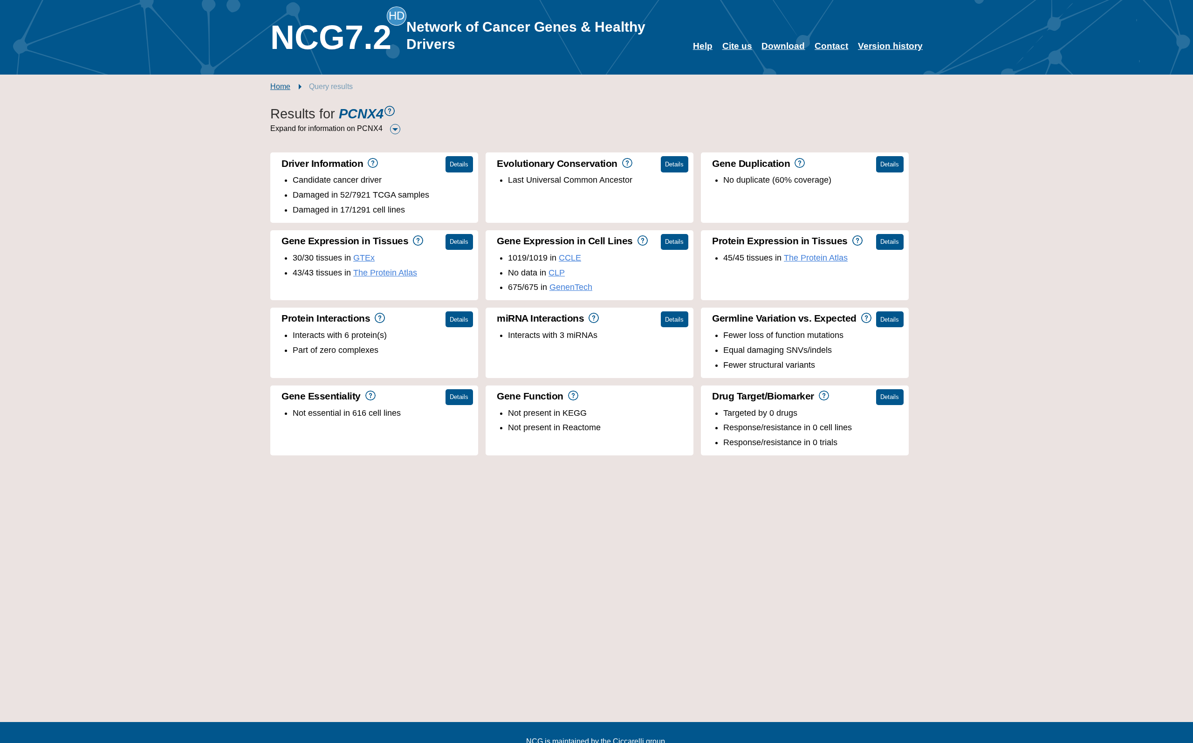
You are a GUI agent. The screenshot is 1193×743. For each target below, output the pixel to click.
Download (783, 46)
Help (703, 46)
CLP (557, 272)
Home (280, 86)
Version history (890, 46)
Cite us (737, 46)
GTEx (364, 257)
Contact (831, 46)
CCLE (570, 257)
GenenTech (570, 287)
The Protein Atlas (385, 272)
